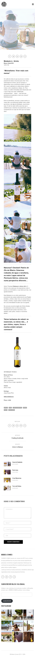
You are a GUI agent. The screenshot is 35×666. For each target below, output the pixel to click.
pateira (25, 407)
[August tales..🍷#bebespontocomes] (28, 614)
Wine (17, 24)
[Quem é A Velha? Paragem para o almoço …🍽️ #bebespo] (6, 637)
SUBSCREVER (7, 601)
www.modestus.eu (9, 396)
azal (10, 407)
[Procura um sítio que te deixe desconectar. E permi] (28, 637)
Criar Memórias (16, 478)
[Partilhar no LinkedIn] (17, 56)
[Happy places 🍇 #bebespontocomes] (17, 626)
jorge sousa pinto (17, 407)
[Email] (25, 56)
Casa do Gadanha (17, 462)
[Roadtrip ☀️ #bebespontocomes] (6, 626)
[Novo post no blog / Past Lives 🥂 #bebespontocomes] (17, 637)
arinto (5, 407)
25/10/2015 (12, 34)
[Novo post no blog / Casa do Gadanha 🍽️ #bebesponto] (6, 614)
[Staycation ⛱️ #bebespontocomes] (28, 626)
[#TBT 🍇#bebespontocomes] (17, 614)
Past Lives (15, 470)
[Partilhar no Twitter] (13, 56)
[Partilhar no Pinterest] (21, 56)
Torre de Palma (16, 486)
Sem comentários (21, 34)
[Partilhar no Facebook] (9, 56)
